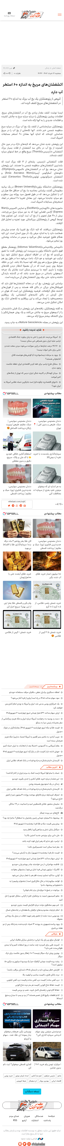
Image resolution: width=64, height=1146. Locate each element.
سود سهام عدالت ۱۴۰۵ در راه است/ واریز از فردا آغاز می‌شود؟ (35, 698)
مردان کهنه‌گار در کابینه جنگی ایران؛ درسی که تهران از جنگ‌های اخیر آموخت (34, 375)
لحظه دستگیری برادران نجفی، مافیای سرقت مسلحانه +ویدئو (34, 692)
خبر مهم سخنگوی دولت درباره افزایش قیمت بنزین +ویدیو (35, 905)
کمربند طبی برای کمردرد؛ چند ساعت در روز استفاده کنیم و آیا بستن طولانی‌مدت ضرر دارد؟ (33, 946)
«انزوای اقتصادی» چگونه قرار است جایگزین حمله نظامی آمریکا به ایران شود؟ (32, 384)
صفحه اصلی (56, 68)
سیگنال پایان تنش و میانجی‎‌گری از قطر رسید (41, 829)
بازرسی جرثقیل (49, 1075)
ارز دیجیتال (33, 1080)
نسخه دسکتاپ (32, 1091)
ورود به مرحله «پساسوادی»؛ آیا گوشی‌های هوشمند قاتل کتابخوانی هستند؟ (36, 357)
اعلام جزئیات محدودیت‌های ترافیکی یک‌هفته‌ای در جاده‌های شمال (32, 910)
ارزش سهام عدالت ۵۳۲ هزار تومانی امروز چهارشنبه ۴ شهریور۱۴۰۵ (32, 713)
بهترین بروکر (44, 1080)
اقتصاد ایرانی (56, 1080)
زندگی (47, 68)
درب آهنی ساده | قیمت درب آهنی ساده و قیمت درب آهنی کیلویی (33, 980)
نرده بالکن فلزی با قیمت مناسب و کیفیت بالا (41, 975)
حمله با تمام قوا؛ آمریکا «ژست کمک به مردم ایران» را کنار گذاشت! (32, 773)
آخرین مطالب (51, 767)
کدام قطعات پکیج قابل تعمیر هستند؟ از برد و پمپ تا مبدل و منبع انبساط (34, 996)
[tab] (54, 686)
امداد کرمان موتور (22, 1075)
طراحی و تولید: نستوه (29, 1138)
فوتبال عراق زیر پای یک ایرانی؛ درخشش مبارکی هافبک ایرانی (34, 940)
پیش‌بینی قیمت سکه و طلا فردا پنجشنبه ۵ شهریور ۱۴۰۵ (36, 823)
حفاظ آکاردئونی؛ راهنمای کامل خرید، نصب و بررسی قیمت (35, 990)
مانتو (59, 1075)
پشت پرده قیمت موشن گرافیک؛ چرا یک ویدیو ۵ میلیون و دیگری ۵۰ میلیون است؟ (34, 963)
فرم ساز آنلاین (36, 1075)
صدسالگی (39, 1116)
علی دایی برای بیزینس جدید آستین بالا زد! (41, 835)
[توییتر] (24, 1144)
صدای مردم (14, 1116)
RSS (15, 1120)
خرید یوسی (8, 1075)
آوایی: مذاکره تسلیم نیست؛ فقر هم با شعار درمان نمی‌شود (35, 875)
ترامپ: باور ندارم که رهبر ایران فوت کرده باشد (40, 841)
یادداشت (47, 1120)
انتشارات (35, 1120)
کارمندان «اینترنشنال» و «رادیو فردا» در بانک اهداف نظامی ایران (33, 760)
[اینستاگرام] (29, 1144)
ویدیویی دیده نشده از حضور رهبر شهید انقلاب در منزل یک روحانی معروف (34, 917)
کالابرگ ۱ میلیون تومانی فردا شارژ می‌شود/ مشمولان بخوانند (35, 869)
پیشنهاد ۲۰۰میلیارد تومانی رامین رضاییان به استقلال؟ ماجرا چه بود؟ (31, 818)
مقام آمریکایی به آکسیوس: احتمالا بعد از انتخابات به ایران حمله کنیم (31, 745)
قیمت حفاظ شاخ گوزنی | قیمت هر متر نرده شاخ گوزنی (37, 985)
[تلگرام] (20, 1144)
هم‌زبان (27, 1116)
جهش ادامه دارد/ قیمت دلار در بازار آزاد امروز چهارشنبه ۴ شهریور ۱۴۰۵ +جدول (33, 753)
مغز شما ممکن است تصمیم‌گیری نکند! (43, 847)
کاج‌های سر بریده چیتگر (49, 813)
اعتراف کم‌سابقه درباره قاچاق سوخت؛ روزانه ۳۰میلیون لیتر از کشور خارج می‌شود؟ (34, 797)
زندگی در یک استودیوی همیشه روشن (44, 784)
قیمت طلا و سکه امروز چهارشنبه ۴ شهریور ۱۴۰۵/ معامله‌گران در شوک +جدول (33, 729)
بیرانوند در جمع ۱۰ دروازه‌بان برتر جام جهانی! (41, 890)
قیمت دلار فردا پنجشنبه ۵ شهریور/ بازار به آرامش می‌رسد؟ (35, 852)
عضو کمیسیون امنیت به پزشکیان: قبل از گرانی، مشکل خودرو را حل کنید (34, 898)
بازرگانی (54, 933)
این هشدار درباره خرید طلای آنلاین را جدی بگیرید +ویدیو (35, 779)
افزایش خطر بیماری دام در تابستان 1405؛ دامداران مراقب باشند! (33, 970)
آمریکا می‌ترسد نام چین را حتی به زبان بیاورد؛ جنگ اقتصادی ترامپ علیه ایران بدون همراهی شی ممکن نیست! (35, 339)
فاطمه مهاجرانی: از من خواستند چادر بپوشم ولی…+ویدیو (35, 864)
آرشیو (24, 1120)
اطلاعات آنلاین (32, 14)
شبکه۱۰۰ (51, 1116)
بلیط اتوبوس (21, 1080)
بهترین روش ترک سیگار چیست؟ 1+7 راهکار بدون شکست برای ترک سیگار (34, 954)
